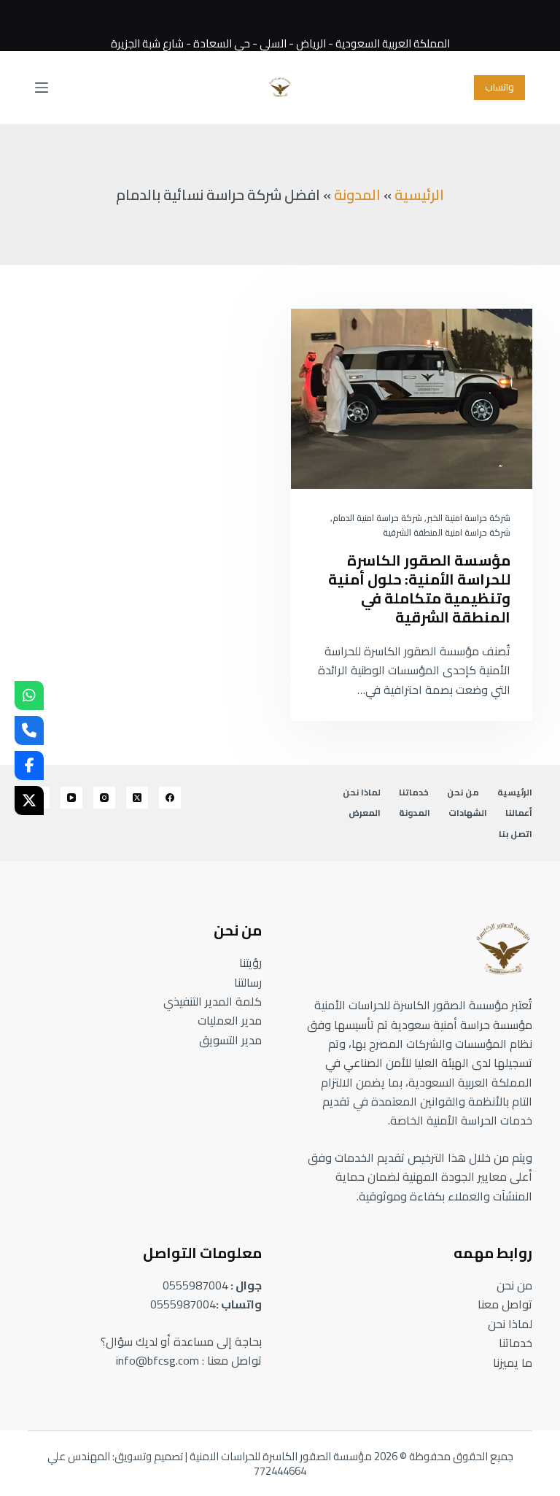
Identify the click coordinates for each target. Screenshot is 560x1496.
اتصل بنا (515, 834)
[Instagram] (104, 798)
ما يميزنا (512, 1362)
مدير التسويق (230, 1040)
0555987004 (195, 1285)
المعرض (365, 813)
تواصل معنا (505, 1304)
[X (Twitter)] (137, 798)
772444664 (280, 1470)
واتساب (499, 87)
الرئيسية (419, 194)
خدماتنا (414, 792)
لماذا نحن (362, 792)
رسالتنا (248, 982)
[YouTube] (71, 798)
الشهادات (467, 813)
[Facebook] (170, 798)
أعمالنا (518, 813)
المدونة (357, 194)
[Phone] (29, 730)
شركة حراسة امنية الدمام (377, 517)
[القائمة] (41, 87)
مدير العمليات (230, 1020)
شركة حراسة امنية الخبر (468, 517)
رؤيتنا (250, 962)
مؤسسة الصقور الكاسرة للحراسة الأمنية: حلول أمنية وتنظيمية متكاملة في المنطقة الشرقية (419, 589)
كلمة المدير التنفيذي (212, 1001)
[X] (29, 800)
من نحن (463, 792)
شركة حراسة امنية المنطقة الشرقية (446, 532)
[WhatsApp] (29, 695)
